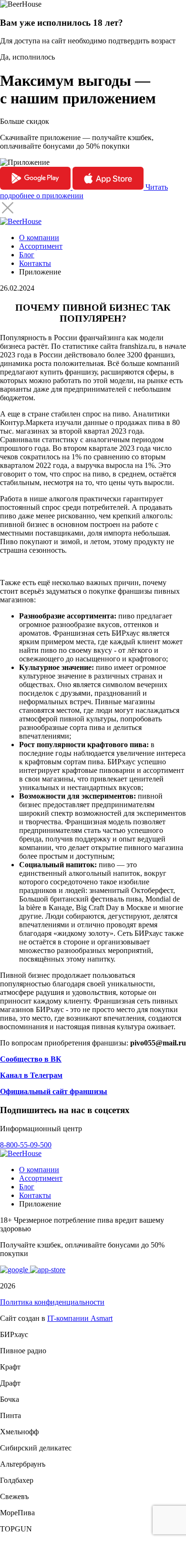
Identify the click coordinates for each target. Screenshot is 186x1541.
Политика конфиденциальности (52, 1302)
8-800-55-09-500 (26, 1145)
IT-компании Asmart (80, 1318)
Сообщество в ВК (31, 1059)
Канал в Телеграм (31, 1075)
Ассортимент (40, 246)
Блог (26, 255)
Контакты (35, 263)
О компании (39, 237)
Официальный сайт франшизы (53, 1091)
